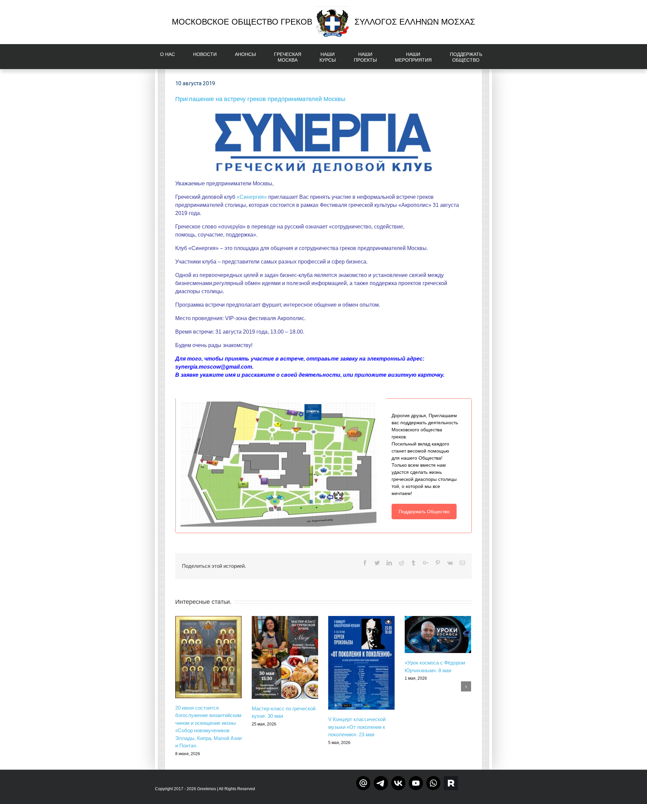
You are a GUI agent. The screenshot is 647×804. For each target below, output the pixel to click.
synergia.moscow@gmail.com (213, 367)
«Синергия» (252, 197)
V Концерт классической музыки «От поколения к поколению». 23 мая (357, 726)
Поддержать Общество (424, 511)
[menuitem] (171, 56)
